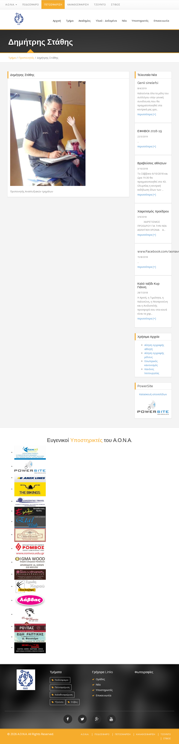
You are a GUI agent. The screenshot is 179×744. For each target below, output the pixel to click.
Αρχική (57, 20)
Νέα (124, 20)
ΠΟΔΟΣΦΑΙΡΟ (30, 4)
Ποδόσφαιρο (61, 680)
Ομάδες (100, 679)
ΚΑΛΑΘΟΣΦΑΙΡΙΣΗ (78, 4)
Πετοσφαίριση (62, 687)
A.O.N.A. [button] (10, 4)
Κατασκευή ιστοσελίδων (153, 394)
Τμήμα (69, 20)
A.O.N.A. (85, 734)
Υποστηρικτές (140, 20)
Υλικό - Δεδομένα (106, 20)
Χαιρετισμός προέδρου (153, 211)
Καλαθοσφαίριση (63, 694)
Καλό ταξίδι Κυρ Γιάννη (148, 285)
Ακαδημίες (84, 20)
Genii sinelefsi (147, 83)
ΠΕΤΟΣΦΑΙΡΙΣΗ (53, 4)
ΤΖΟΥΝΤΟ (100, 4)
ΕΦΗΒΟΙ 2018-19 (149, 131)
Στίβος (74, 702)
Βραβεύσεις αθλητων (151, 163)
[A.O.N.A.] (18, 18)
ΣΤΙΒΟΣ (115, 4)
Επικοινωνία (161, 20)
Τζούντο (58, 702)
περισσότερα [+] (146, 114)
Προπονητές (26, 57)
